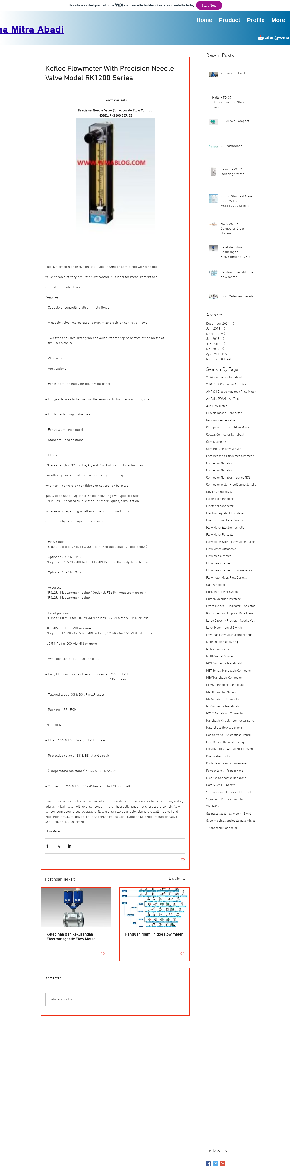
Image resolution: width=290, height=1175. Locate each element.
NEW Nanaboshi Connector (224, 678)
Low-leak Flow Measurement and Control (231, 635)
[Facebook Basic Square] (208, 1163)
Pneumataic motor (218, 757)
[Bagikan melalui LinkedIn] (70, 846)
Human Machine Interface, (224, 599)
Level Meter (214, 628)
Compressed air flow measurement (230, 456)
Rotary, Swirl (214, 785)
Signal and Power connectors (226, 799)
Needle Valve (215, 735)
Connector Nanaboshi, (221, 470)
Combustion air (216, 442)
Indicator (235, 606)
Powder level (215, 771)
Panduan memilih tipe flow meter (154, 934)
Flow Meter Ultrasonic (221, 549)
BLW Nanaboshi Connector (224, 413)
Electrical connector (220, 499)
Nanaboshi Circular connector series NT (231, 721)
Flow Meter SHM (217, 542)
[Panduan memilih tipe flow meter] (154, 907)
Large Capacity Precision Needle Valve (231, 621)
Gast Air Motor (215, 585)
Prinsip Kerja (235, 771)
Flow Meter (52, 831)
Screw (230, 785)
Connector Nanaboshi (220, 463)
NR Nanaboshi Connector (223, 699)
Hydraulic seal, (216, 606)
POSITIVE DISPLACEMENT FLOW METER (231, 749)
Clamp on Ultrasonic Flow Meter (227, 428)
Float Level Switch (231, 520)
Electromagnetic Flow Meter (225, 513)
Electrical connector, (220, 506)
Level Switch (233, 628)
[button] (256, 19)
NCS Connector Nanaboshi (224, 663)
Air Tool (234, 399)
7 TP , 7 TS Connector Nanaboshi (227, 385)
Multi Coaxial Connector (222, 656)
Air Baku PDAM (216, 399)
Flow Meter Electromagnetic (225, 528)
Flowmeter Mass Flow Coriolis (226, 578)
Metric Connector (218, 649)
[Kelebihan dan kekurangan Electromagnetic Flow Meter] (76, 907)
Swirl (247, 814)
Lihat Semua (177, 879)
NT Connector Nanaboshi (222, 706)
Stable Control (215, 807)
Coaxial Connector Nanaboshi (225, 435)
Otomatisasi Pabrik (238, 735)
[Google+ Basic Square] (222, 1163)
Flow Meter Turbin (243, 542)
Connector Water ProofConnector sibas (231, 485)
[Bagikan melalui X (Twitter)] (58, 846)
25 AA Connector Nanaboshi (224, 377)
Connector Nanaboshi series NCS (228, 478)
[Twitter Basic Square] (215, 1163)
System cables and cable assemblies (231, 821)
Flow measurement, (219, 563)
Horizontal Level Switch (222, 592)
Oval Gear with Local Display (225, 742)
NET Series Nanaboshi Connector (228, 671)
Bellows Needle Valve (220, 420)
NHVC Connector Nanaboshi (225, 685)
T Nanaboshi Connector (221, 828)
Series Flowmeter (242, 792)
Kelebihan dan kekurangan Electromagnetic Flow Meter (71, 937)
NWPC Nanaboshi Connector (225, 714)
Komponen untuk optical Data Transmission (231, 613)
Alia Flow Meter (216, 406)
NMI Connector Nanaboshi (223, 692)
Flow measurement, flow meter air (229, 570)
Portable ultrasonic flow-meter (226, 764)
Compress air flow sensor (223, 449)
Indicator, (249, 606)
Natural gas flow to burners (224, 728)
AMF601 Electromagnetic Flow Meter (231, 392)
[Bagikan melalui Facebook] (47, 846)
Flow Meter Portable (219, 535)
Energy (211, 520)
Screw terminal (216, 792)
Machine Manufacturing (222, 642)
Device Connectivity (219, 492)
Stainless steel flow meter (223, 814)
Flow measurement (219, 556)
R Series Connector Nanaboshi (226, 778)
